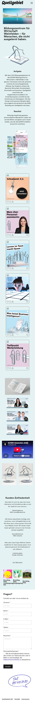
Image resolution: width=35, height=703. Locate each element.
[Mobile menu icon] (31, 3)
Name (5, 611)
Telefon (5, 627)
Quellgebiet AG (7, 699)
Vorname (6, 602)
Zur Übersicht (17, 562)
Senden (8, 666)
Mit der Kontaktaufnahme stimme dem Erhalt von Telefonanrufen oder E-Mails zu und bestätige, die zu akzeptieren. (17, 657)
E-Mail (6, 619)
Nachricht (7, 636)
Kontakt (17, 699)
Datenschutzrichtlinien (11, 660)
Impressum (25, 699)
